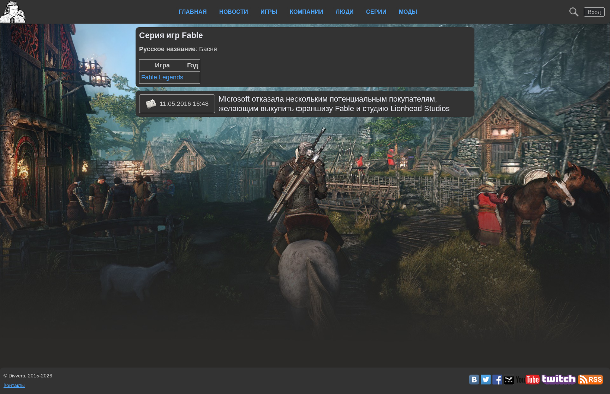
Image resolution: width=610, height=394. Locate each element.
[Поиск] (574, 12)
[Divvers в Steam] (509, 382)
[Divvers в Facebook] (497, 382)
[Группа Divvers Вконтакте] (474, 382)
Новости (233, 11)
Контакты (14, 385)
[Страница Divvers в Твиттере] (486, 382)
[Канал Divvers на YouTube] (527, 382)
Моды (408, 11)
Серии (376, 11)
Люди (345, 11)
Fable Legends (162, 77)
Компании (306, 11)
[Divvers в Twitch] (559, 382)
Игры (269, 11)
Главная (193, 11)
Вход (594, 12)
